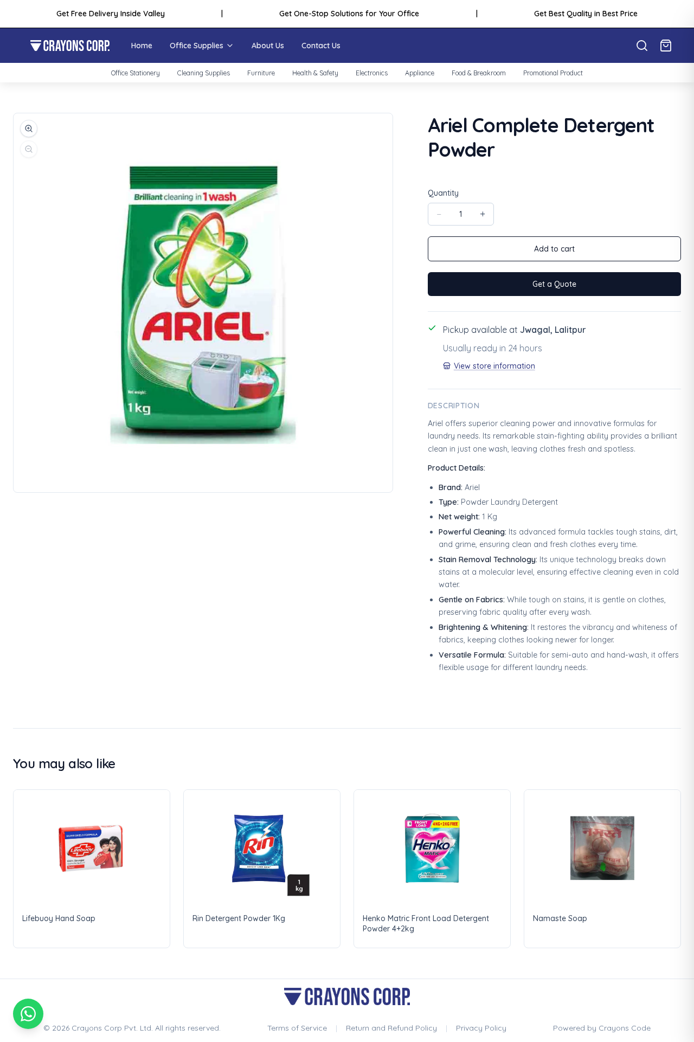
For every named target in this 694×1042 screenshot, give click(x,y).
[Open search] (641, 45)
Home (141, 45)
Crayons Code (625, 1028)
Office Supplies (196, 45)
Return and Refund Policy (391, 1028)
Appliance (419, 73)
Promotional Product (553, 73)
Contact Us (320, 45)
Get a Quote (554, 284)
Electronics (372, 73)
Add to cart (554, 249)
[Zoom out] (28, 149)
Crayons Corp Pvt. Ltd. (112, 1028)
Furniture (261, 73)
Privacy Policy (481, 1028)
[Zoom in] (28, 128)
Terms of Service (297, 1028)
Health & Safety (315, 73)
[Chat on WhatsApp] (28, 1014)
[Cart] (665, 45)
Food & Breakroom (479, 73)
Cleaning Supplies (203, 73)
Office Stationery (135, 73)
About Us (268, 45)
